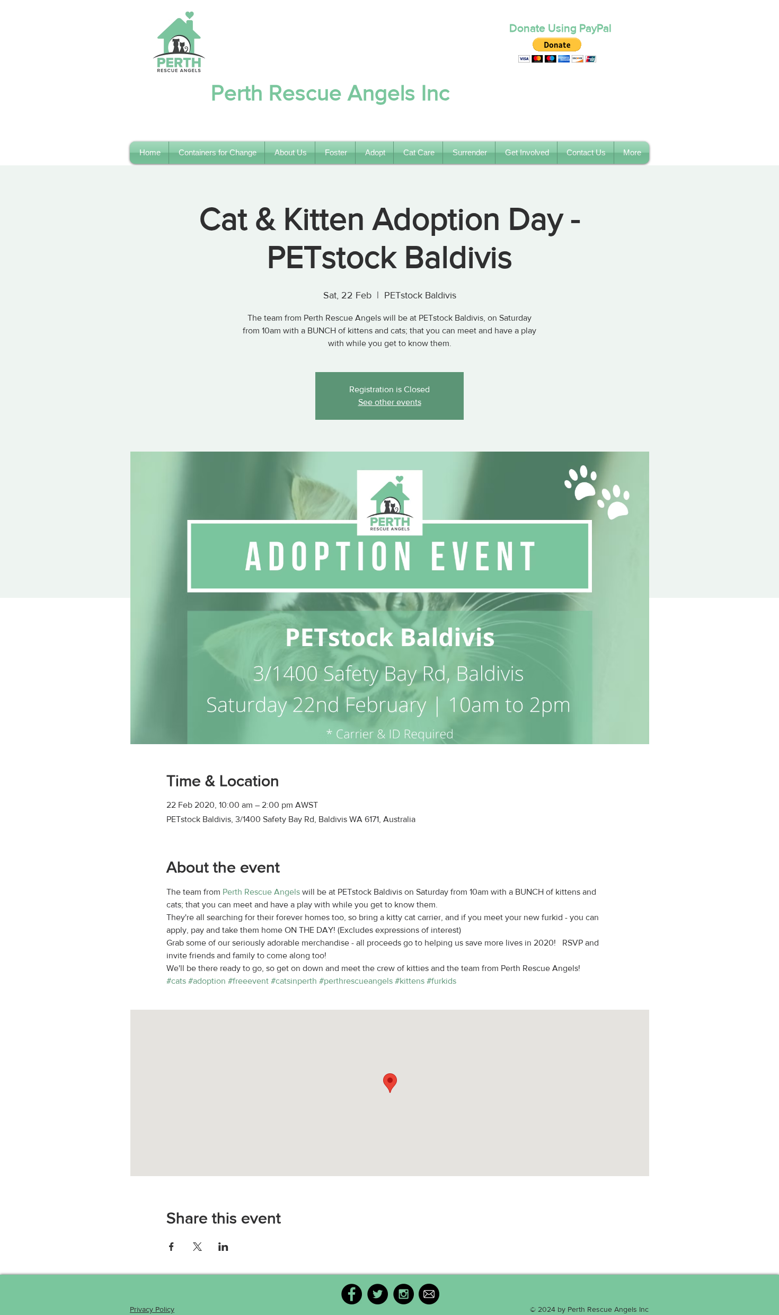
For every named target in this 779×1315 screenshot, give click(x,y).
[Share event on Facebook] (171, 1246)
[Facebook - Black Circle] (351, 1294)
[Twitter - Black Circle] (377, 1294)
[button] (557, 50)
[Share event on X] (197, 1246)
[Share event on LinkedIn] (223, 1246)
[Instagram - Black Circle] (403, 1294)
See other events (389, 402)
